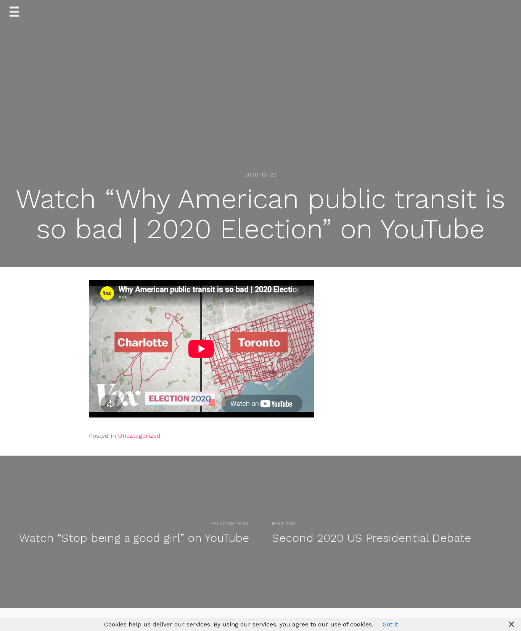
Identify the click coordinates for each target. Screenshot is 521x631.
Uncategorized (139, 435)
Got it (390, 624)
